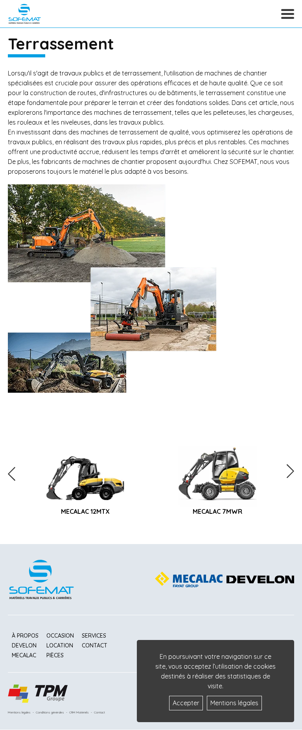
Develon (24, 645)
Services (94, 635)
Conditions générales (50, 712)
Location (59, 645)
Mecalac (24, 655)
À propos (25, 635)
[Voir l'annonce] (85, 472)
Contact (94, 645)
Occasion (60, 635)
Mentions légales (19, 712)
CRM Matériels (79, 712)
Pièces (55, 655)
